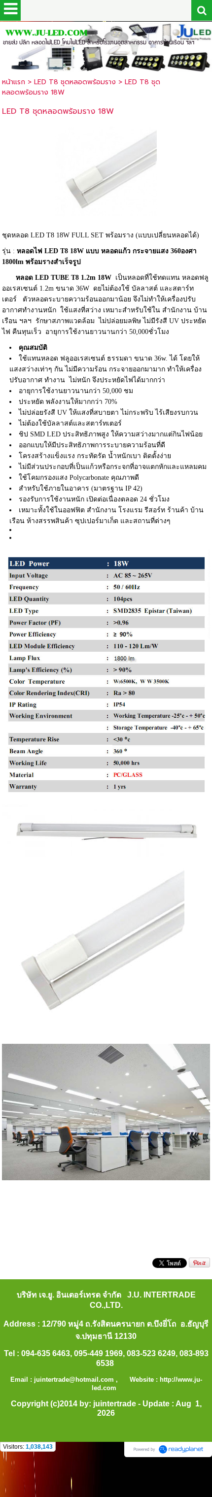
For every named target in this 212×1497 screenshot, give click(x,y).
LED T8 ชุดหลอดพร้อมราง (75, 82)
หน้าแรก (13, 82)
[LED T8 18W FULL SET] (106, 169)
